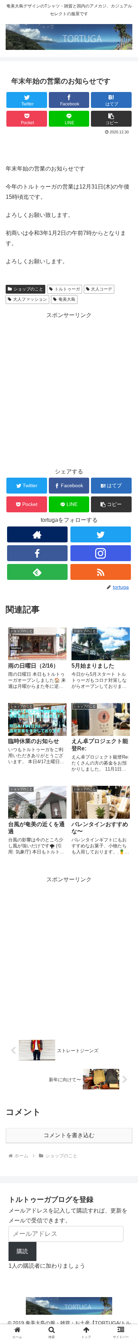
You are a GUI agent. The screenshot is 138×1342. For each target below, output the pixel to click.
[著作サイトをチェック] (37, 534)
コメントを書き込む (69, 1135)
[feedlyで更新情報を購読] (37, 572)
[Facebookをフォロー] (37, 553)
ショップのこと (28, 289)
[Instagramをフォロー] (100, 553)
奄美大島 (66, 299)
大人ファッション (30, 299)
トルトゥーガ (67, 289)
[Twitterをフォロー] (100, 534)
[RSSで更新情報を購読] (100, 572)
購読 (22, 1251)
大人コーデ (101, 289)
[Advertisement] (69, 390)
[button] (111, 119)
